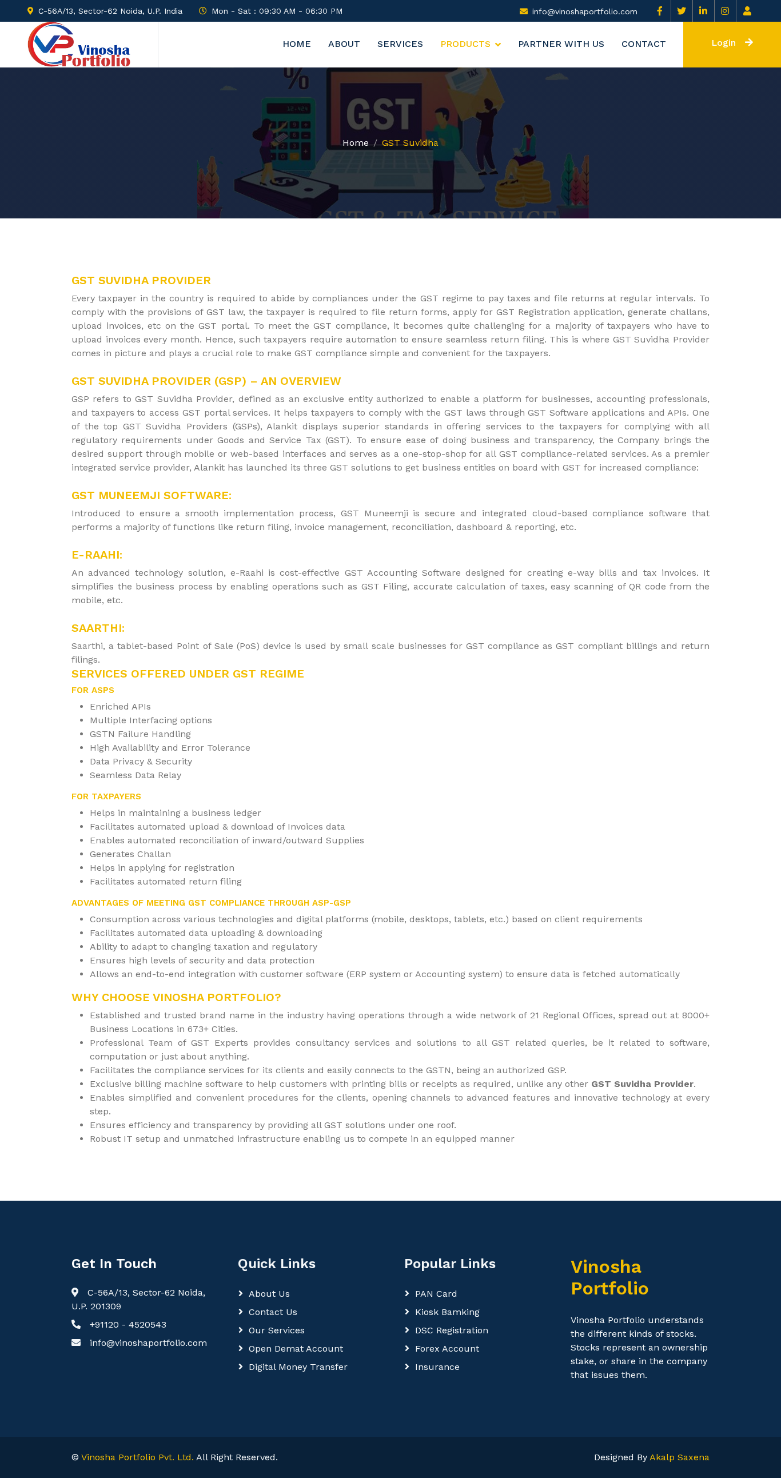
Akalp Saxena (679, 1457)
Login (723, 42)
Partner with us (561, 44)
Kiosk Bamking (447, 1311)
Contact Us (273, 1311)
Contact (643, 44)
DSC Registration (451, 1330)
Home (296, 44)
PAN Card (436, 1293)
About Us (269, 1293)
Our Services (277, 1330)
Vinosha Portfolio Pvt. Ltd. (137, 1457)
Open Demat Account (296, 1348)
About (344, 44)
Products (465, 44)
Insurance (437, 1366)
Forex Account (447, 1348)
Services (400, 44)
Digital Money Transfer (298, 1366)
